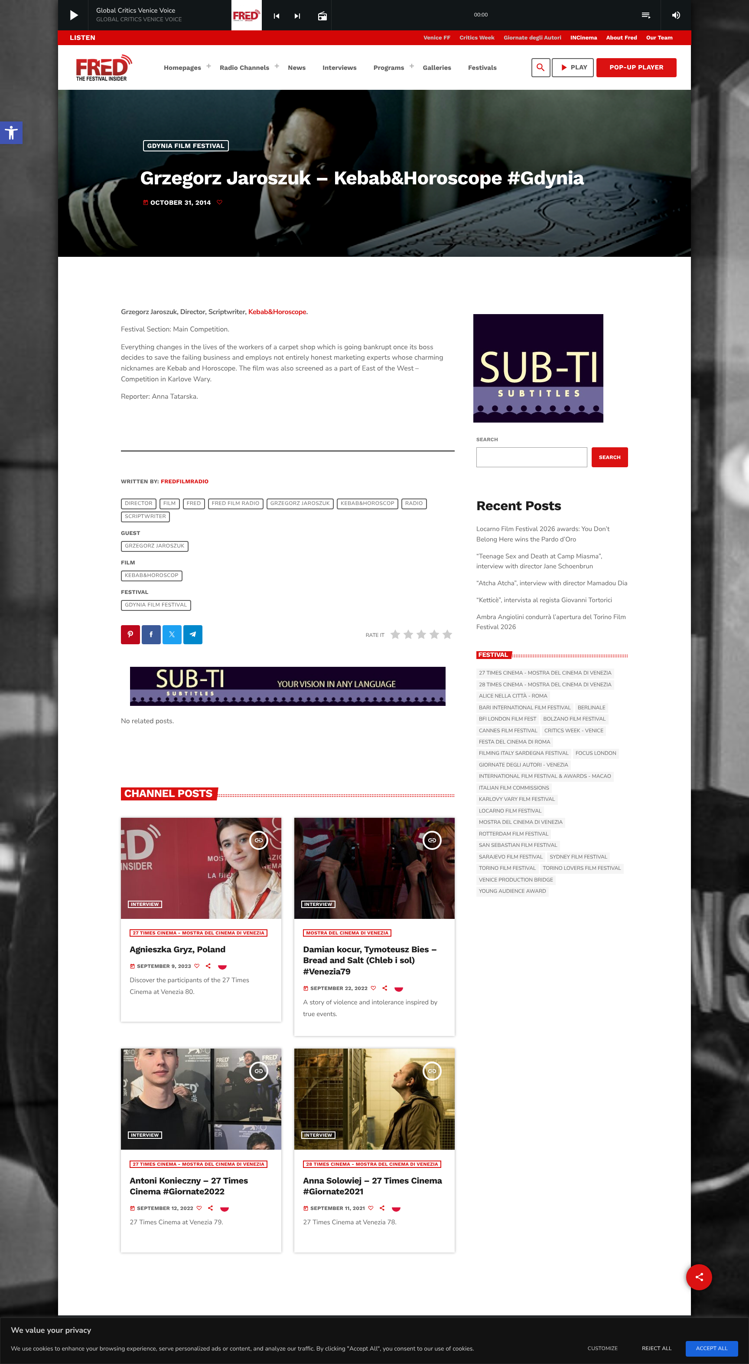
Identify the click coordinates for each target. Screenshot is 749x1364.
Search (487, 439)
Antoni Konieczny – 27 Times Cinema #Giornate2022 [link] (189, 1186)
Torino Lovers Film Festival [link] (582, 868)
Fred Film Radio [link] (236, 504)
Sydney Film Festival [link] (578, 857)
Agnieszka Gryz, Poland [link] (177, 949)
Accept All (712, 1348)
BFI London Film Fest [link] (507, 719)
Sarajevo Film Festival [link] (511, 857)
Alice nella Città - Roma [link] (513, 696)
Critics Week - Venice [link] (573, 731)
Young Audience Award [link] (512, 891)
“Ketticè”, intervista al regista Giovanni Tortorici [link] (544, 600)
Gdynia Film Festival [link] (186, 146)
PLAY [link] (573, 67)
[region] (374, 1341)
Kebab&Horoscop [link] (367, 504)
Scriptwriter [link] (145, 517)
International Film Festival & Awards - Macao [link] (545, 776)
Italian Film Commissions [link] (514, 788)
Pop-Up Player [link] (636, 67)
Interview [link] (145, 904)
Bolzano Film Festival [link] (574, 719)
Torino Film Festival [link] (507, 868)
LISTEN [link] (82, 37)
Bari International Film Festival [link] (525, 708)
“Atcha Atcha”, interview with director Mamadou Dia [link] (552, 583)
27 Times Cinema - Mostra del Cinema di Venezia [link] (198, 933)
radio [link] (414, 504)
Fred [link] (194, 504)
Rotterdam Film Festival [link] (513, 834)
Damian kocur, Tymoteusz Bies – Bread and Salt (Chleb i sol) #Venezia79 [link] (370, 960)
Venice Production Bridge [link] (516, 880)
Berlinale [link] (592, 708)
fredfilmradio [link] (184, 482)
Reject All (656, 1348)
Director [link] (139, 504)
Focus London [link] (596, 753)
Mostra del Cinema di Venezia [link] (347, 933)
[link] (11, 132)
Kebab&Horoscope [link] (277, 312)
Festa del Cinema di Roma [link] (514, 742)
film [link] (169, 504)
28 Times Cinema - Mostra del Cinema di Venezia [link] (372, 1164)
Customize (603, 1348)
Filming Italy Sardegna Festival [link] (524, 753)
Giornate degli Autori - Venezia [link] (523, 765)
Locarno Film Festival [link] (510, 811)
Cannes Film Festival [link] (508, 731)
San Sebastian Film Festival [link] (518, 845)
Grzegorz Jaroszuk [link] (300, 504)
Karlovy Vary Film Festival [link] (517, 799)
